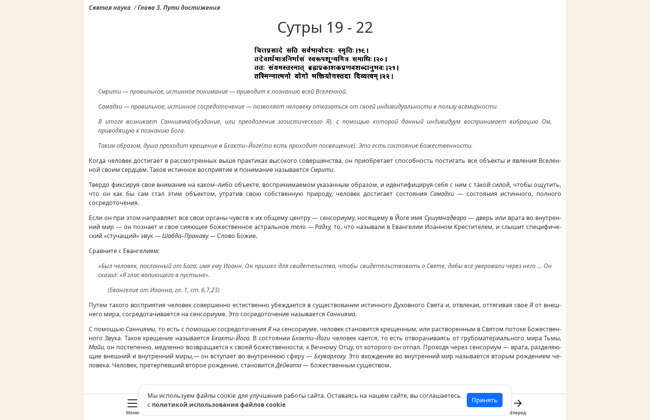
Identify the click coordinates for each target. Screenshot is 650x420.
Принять (485, 400)
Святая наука (110, 7)
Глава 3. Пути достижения (179, 7)
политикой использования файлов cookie (219, 404)
